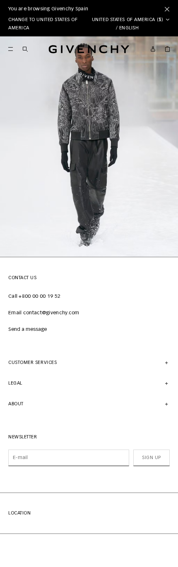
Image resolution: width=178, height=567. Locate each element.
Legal (15, 383)
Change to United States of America (42, 23)
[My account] (153, 49)
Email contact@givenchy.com (43, 313)
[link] (167, 49)
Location (19, 513)
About (16, 404)
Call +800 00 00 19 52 (34, 296)
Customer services (32, 362)
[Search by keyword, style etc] (25, 49)
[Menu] (10, 49)
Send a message (27, 329)
